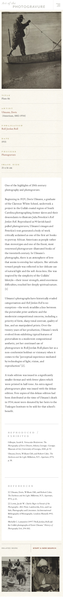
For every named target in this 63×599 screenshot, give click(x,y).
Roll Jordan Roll (10, 129)
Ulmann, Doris (9, 112)
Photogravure (9, 155)
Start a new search (44, 548)
